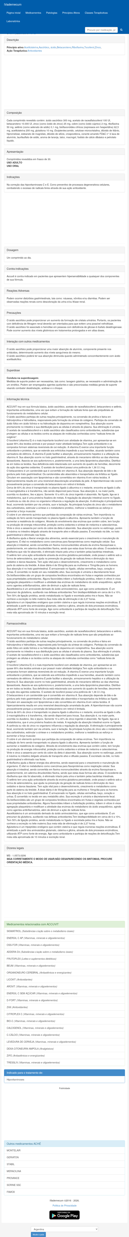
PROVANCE (13, 1178)
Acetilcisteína (31, 47)
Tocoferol (89, 47)
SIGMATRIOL (40, 931)
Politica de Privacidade (65, 1205)
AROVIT (32, 986)
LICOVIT (19, 979)
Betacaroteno (64, 47)
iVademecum (13, 4)
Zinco (98, 47)
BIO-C (31, 1021)
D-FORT (32, 1000)
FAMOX (11, 1191)
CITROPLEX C (35, 1014)
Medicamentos (33, 12)
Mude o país (38, 1234)
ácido (53, 47)
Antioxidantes (35, 50)
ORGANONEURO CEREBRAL (39, 972)
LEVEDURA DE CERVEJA (41, 1041)
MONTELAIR (13, 1150)
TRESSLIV (33, 1062)
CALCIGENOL (35, 1028)
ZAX (17, 1007)
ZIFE (26, 1055)
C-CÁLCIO (33, 1034)
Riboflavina (78, 47)
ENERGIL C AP (36, 938)
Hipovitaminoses (15, 1079)
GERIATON (13, 1157)
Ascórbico (44, 47)
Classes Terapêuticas (96, 12)
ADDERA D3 (40, 951)
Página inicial (13, 12)
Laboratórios (13, 21)
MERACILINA (14, 1171)
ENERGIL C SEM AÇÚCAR (42, 993)
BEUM (31, 965)
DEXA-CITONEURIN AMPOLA (30, 1048)
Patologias (51, 12)
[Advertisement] (64, 82)
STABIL (11, 1164)
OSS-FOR (33, 945)
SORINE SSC (14, 1185)
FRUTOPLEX (31, 958)
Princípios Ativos (71, 12)
